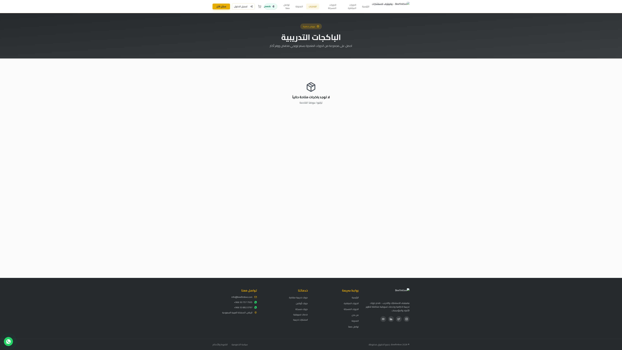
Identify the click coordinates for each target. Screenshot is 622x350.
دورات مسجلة (301, 309)
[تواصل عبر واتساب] (8, 340)
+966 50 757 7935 (243, 302)
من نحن (355, 315)
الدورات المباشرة (352, 6)
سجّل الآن (221, 6)
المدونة (299, 6)
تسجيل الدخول (241, 6)
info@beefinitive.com (241, 297)
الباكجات (313, 6)
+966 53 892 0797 (243, 307)
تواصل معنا (286, 6)
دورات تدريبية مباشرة (298, 297)
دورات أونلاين (302, 303)
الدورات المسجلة (332, 6)
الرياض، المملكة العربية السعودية (237, 312)
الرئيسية (365, 6)
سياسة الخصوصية (239, 344)
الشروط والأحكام (220, 344)
